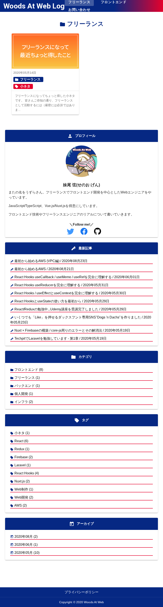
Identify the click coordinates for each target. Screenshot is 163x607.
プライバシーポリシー (82, 592)
